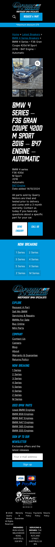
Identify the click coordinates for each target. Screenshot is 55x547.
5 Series (20, 266)
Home (15, 34)
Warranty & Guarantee (25, 355)
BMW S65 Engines (22, 426)
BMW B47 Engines (22, 418)
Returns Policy (20, 359)
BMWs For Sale (20, 319)
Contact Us (18, 338)
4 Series (33, 259)
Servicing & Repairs (23, 315)
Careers (16, 342)
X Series (33, 266)
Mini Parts (18, 328)
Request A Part (31, 16)
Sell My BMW (19, 311)
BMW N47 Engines (22, 422)
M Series (34, 273)
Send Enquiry (20, 229)
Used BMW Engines (23, 409)
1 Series (20, 252)
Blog (14, 347)
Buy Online (18, 323)
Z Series (20, 273)
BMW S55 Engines (22, 430)
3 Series (20, 259)
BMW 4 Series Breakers (25, 38)
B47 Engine (18, 185)
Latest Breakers (31, 34)
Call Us (35, 227)
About (15, 351)
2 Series (33, 252)
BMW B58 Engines (22, 413)
